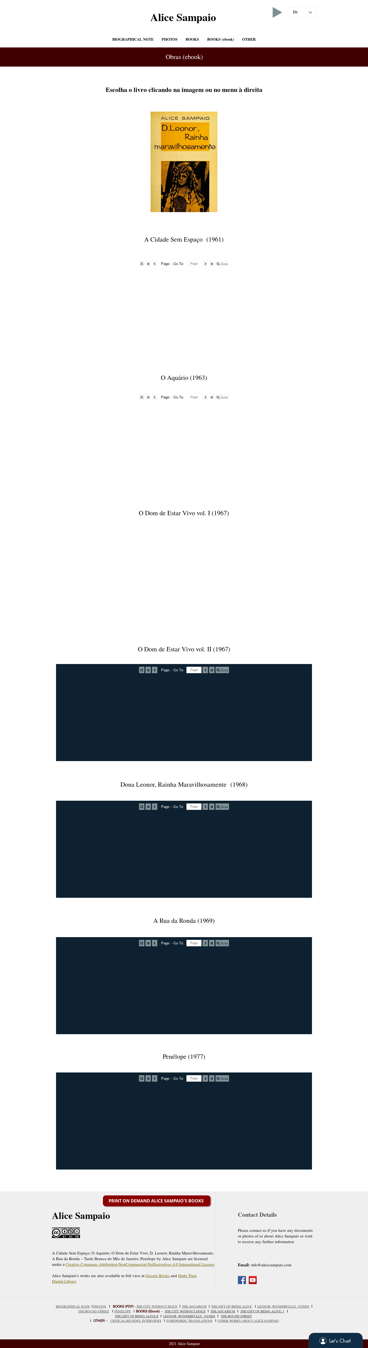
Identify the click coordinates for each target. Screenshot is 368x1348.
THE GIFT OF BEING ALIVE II (136, 1316)
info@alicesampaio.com (271, 1264)
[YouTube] (253, 1280)
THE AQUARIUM (194, 1306)
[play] (257, 207)
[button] (192, 39)
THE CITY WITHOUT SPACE (156, 1306)
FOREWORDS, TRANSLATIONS (189, 1320)
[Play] (277, 12)
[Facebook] (242, 1280)
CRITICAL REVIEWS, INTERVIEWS (135, 1320)
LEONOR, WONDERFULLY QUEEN (189, 1316)
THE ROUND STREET (236, 1316)
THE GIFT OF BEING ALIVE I (262, 1311)
